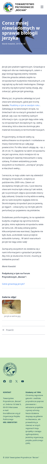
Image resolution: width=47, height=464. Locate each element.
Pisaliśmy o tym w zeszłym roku (24, 105)
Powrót (10, 329)
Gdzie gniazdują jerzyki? (13, 284)
